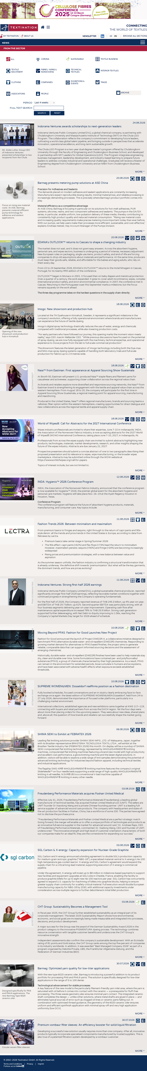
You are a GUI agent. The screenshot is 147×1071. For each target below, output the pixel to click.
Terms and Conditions (13, 1064)
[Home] (19, 28)
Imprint (41, 1064)
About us (28, 36)
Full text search (21, 108)
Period (27, 102)
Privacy (30, 1064)
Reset (57, 113)
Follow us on (10, 1066)
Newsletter (89, 36)
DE (111, 36)
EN (115, 36)
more (139, 171)
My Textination (11, 36)
